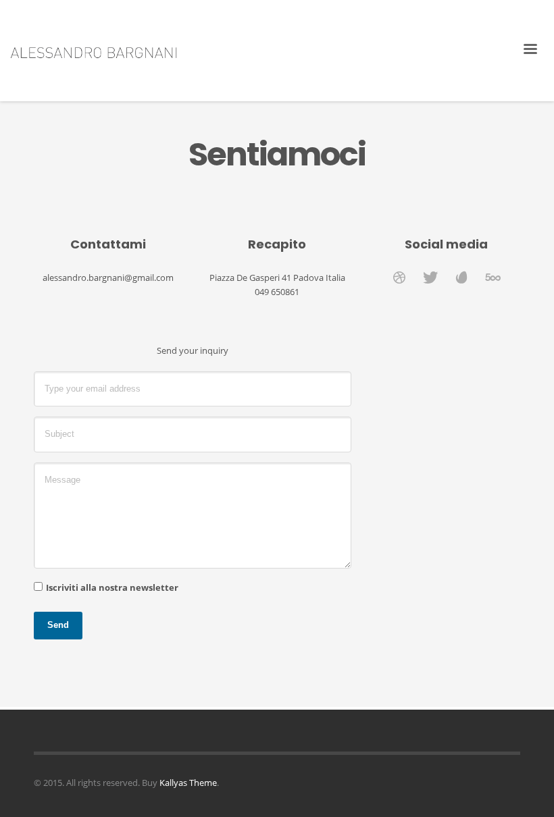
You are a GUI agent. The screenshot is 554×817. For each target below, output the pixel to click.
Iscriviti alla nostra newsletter (112, 587)
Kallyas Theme (188, 782)
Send (58, 625)
